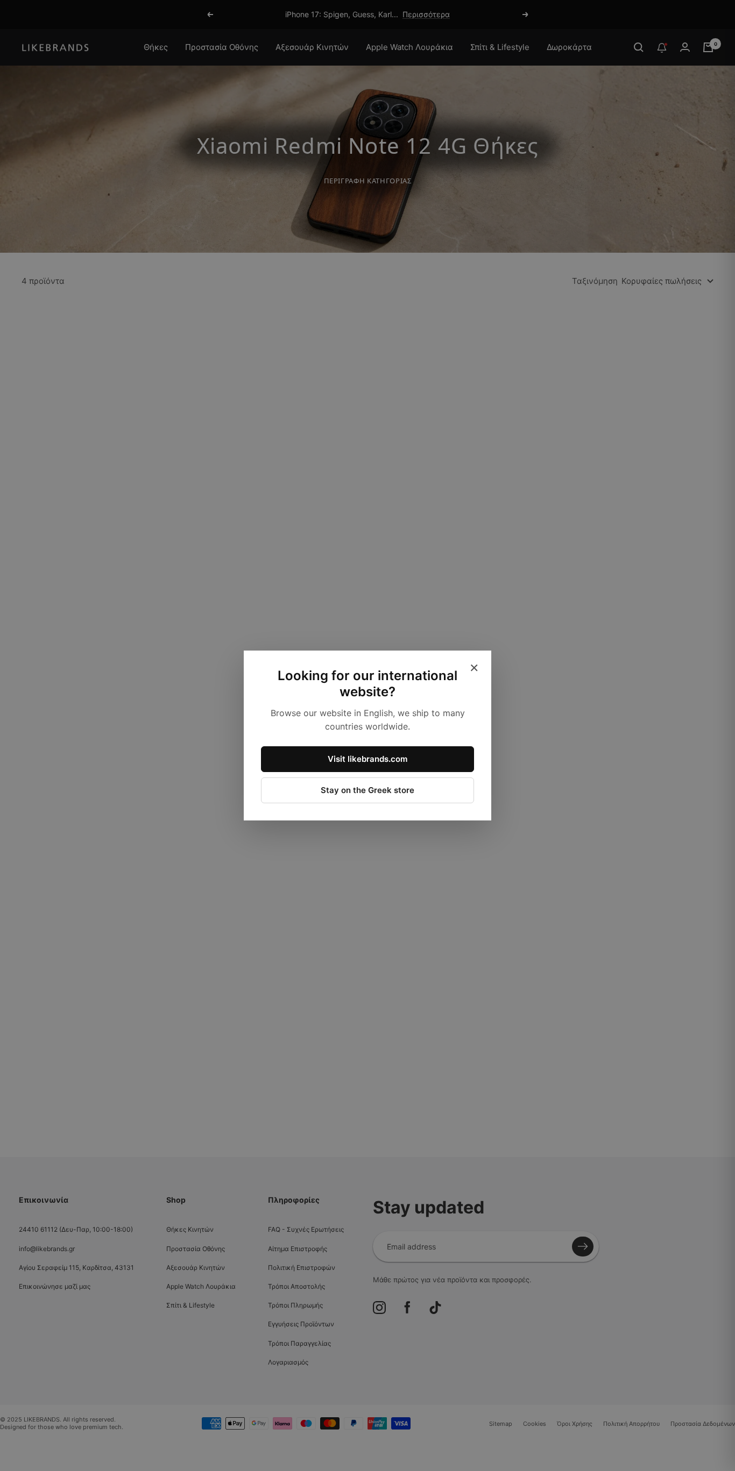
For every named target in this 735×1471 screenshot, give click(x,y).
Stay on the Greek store (367, 790)
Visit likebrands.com (367, 759)
